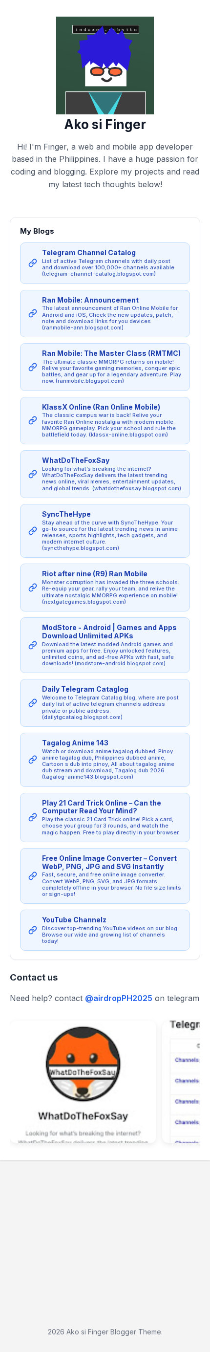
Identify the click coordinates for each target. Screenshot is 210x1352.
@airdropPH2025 (118, 998)
